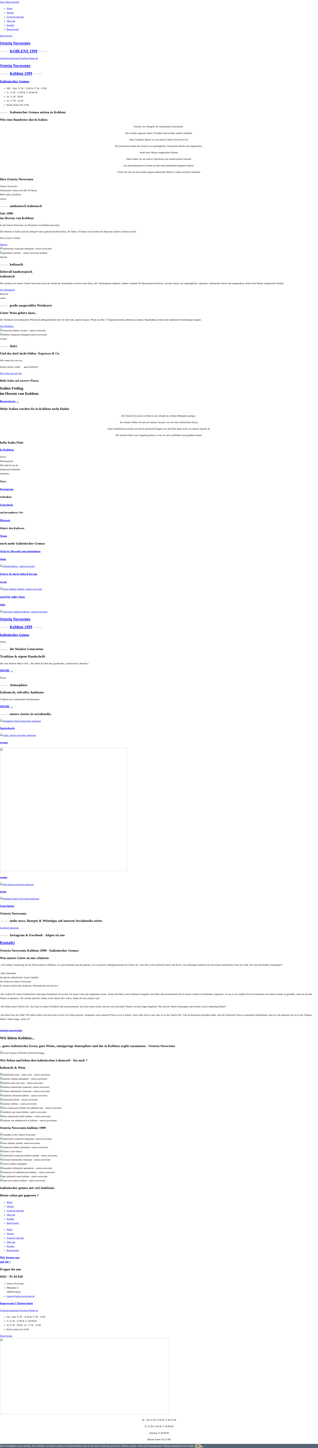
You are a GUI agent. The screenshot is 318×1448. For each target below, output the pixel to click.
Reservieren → (9, 401)
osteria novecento (11, 1030)
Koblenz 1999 (21, 73)
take (2, 604)
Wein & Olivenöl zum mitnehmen (20, 551)
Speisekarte (7, 728)
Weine (9, 8)
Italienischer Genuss (14, 81)
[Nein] (202, 1446)
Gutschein (6, 504)
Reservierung (13, 29)
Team (3, 536)
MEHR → (6, 670)
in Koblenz (7, 449)
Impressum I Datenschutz (16, 1303)
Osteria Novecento (15, 43)
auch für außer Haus (12, 596)
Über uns (11, 21)
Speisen (10, 12)
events (4, 742)
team (3, 891)
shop (3, 559)
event (3, 582)
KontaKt (7, 943)
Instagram (6, 489)
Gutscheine (7, 906)
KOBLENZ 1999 (23, 51)
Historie (5, 520)
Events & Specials (15, 17)
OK (198, 1446)
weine (3, 877)
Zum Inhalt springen (9, 2)
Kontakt (10, 25)
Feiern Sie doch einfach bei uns (18, 574)
